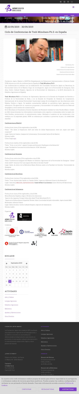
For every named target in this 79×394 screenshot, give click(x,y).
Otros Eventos (9, 316)
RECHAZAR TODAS (47, 389)
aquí (14, 138)
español (66, 15)
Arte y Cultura (9, 297)
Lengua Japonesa (10, 301)
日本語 (72, 15)
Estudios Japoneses (11, 305)
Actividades (8, 18)
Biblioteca (8, 309)
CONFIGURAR (26, 389)
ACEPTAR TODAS (68, 389)
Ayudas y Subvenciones (13, 312)
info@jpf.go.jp (9, 366)
